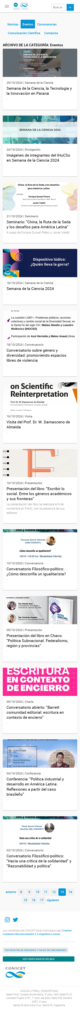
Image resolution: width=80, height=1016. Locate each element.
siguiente (53, 900)
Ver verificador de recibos (39, 958)
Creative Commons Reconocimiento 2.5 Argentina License (37, 932)
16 (33, 900)
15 (25, 900)
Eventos (28, 24)
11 (45, 892)
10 (37, 892)
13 (62, 892)
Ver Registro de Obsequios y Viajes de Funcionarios (35, 950)
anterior (11, 892)
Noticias (12, 24)
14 (70, 892)
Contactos (51, 33)
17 (42, 900)
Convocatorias (47, 24)
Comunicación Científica (24, 33)
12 (54, 892)
